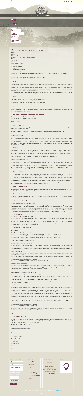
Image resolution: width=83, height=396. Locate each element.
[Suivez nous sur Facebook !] (14, 1)
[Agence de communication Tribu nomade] (57, 390)
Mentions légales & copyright (41, 390)
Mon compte (31, 361)
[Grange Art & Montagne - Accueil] (41, 10)
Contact (30, 367)
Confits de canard (33, 373)
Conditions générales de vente (28, 390)
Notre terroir (31, 364)
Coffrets (30, 378)
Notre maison (32, 362)
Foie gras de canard (33, 372)
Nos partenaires (32, 365)
